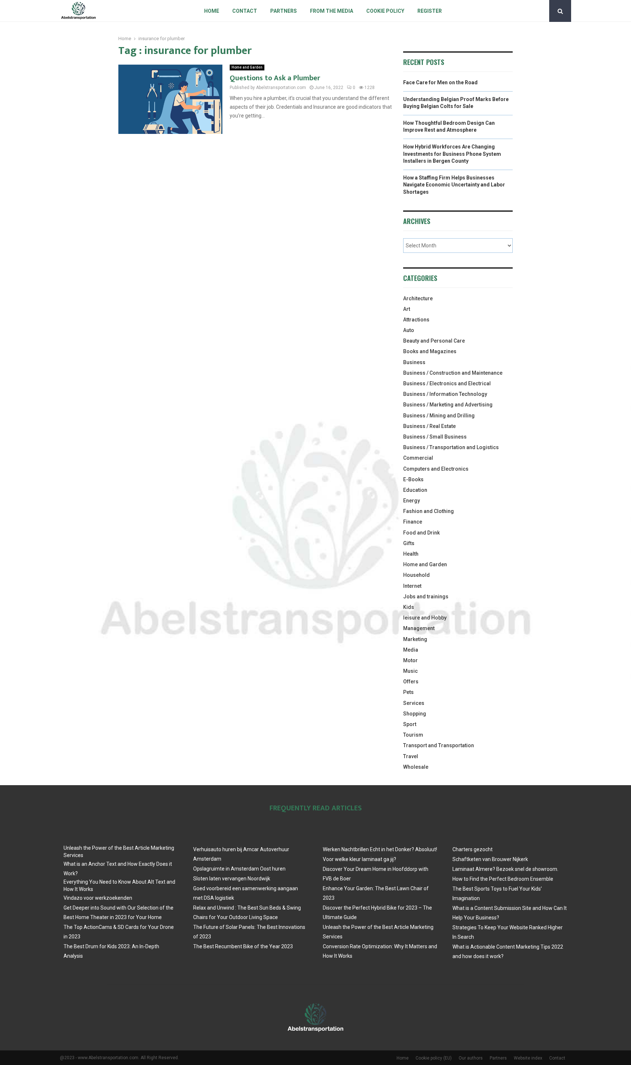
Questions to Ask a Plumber (275, 78)
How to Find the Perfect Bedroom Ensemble (502, 879)
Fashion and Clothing (428, 511)
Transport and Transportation (438, 745)
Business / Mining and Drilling (439, 415)
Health (410, 554)
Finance (412, 522)
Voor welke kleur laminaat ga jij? (359, 859)
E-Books (413, 479)
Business (414, 362)
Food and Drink (421, 533)
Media (410, 650)
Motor (410, 660)
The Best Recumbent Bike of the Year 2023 (243, 946)
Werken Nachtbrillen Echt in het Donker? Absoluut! (380, 849)
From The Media (331, 11)
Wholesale (415, 767)
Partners (283, 11)
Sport (409, 724)
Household (416, 575)
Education (415, 490)
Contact (244, 11)
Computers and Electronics (436, 469)
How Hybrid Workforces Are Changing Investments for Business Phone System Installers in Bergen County (452, 154)
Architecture (418, 298)
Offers (410, 681)
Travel (410, 756)
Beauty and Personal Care (434, 341)
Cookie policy (385, 11)
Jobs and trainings (425, 596)
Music (410, 671)
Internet (412, 586)
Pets (408, 692)
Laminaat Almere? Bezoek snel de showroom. (505, 869)
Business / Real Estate (429, 426)
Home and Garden (247, 67)
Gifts (408, 543)
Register (429, 11)
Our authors (471, 1058)
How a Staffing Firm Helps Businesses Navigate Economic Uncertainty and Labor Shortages (454, 185)
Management (419, 628)
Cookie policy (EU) (434, 1058)
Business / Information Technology (445, 394)
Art (406, 309)
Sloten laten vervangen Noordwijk (231, 878)
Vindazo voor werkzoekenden (98, 898)
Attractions (416, 320)
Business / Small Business (435, 437)
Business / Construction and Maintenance (452, 373)
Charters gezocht (472, 849)
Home (211, 11)
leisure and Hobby (425, 618)
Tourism (413, 735)
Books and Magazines (429, 351)
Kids (408, 607)
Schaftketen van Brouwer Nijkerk (490, 859)
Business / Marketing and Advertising (448, 405)
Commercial (418, 458)
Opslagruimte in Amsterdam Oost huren (239, 869)
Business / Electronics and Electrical (447, 383)
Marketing (415, 639)
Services (413, 703)
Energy (411, 500)
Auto (408, 330)
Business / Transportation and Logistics (451, 447)
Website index (528, 1058)
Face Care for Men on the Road (440, 82)
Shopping (414, 714)
